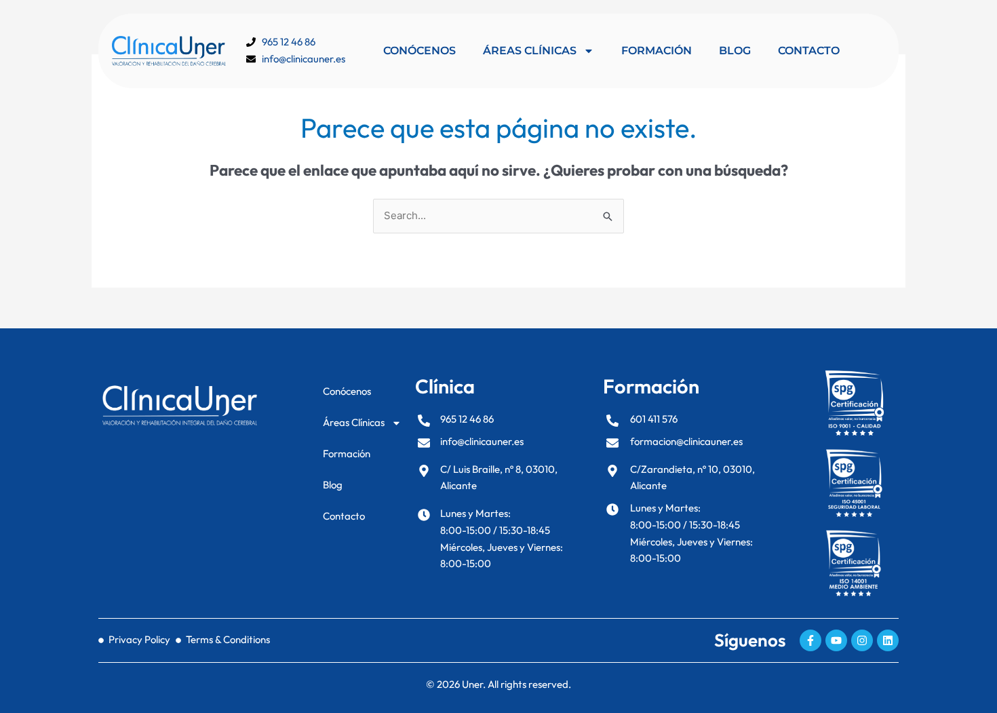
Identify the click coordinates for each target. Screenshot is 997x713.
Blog (735, 50)
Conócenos (419, 50)
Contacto (809, 50)
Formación (656, 50)
